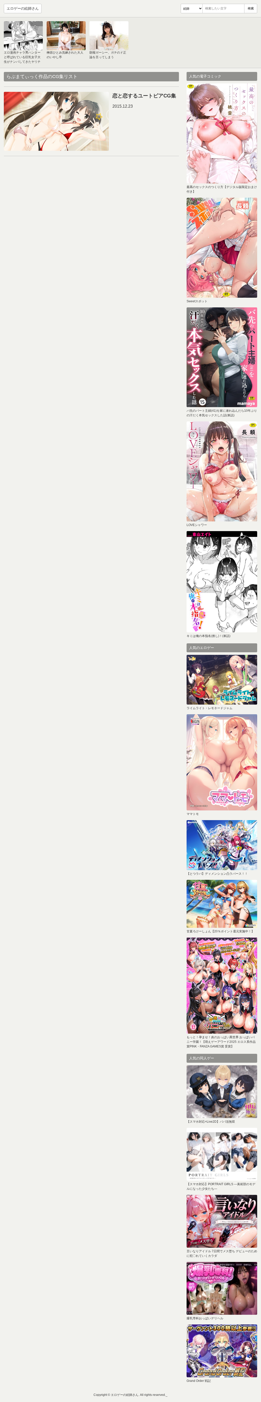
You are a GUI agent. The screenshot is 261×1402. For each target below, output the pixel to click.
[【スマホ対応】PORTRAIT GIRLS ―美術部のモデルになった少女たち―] (222, 1154)
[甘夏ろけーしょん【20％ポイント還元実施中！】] (222, 904)
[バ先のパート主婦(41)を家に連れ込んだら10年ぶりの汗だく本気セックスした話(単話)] (222, 357)
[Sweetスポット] (222, 248)
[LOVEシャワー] (222, 471)
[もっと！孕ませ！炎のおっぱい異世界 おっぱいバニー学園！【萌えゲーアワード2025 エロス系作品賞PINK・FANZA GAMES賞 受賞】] (222, 985)
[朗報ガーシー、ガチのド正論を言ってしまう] (108, 35)
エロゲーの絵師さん (23, 8)
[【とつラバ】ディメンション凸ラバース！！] (222, 845)
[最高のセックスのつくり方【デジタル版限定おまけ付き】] (222, 133)
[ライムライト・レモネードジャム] (222, 680)
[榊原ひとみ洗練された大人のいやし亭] (66, 35)
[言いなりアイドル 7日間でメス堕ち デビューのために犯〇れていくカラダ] (222, 1221)
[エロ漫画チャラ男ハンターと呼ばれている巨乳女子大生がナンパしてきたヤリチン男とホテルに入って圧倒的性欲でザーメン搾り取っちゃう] (23, 35)
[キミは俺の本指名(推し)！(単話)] (222, 581)
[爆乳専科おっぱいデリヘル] (222, 1288)
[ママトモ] (222, 762)
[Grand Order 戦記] (222, 1350)
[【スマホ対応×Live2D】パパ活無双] (222, 1091)
